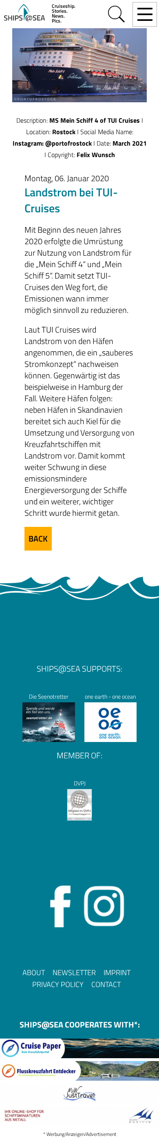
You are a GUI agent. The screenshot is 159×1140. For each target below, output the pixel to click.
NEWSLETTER (74, 972)
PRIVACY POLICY (58, 984)
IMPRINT (117, 972)
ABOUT (33, 972)
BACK (38, 538)
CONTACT (106, 984)
